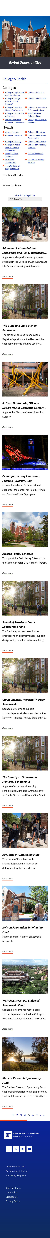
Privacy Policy (13, 1201)
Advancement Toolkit (17, 1170)
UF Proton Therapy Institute (36, 161)
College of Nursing (13, 141)
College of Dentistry (36, 132)
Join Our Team (13, 1188)
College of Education (37, 98)
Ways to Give (12, 185)
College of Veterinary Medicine (37, 146)
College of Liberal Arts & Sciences (14, 114)
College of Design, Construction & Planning (13, 101)
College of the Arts (36, 92)
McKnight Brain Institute (11, 155)
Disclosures (12, 1196)
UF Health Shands (35, 154)
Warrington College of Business (37, 121)
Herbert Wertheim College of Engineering (14, 121)
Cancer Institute (12, 132)
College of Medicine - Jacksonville (37, 136)
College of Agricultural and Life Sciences (14, 93)
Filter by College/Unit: (25, 195)
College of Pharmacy (37, 141)
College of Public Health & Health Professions (12, 148)
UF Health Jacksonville (10, 161)
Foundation (11, 1192)
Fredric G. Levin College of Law (34, 114)
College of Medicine (13, 135)
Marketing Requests (16, 1175)
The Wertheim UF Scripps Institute (12, 167)
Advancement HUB (15, 1166)
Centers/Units (13, 175)
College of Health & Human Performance (14, 108)
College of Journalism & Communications (37, 108)
